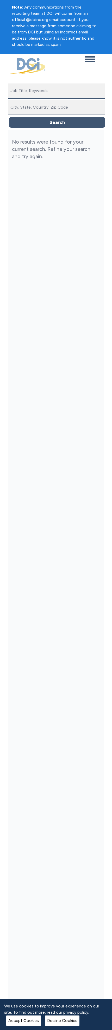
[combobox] (56, 91)
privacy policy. (76, 1012)
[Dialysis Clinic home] (26, 66)
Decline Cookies (62, 1020)
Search (57, 122)
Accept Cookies (23, 1020)
